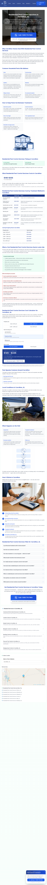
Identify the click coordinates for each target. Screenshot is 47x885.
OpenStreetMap (39, 684)
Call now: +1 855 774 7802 (37, 880)
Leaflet (35, 684)
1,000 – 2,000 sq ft (33, 323)
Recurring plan (33, 346)
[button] (23, 675)
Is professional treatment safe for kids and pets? (14, 545)
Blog (23, 3)
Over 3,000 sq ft (33, 326)
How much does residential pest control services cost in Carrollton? (18, 565)
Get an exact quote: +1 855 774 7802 (15, 361)
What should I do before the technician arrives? (14, 557)
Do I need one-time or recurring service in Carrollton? (15, 569)
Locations (19, 3)
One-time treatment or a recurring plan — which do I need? (16, 553)
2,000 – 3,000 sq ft (13, 326)
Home (9, 3)
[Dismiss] (44, 871)
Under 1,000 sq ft (13, 323)
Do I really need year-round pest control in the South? (15, 561)
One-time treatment (13, 346)
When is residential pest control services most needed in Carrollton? (19, 573)
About (14, 3)
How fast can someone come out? (11, 549)
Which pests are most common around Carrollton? (14, 581)
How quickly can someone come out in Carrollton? (14, 577)
